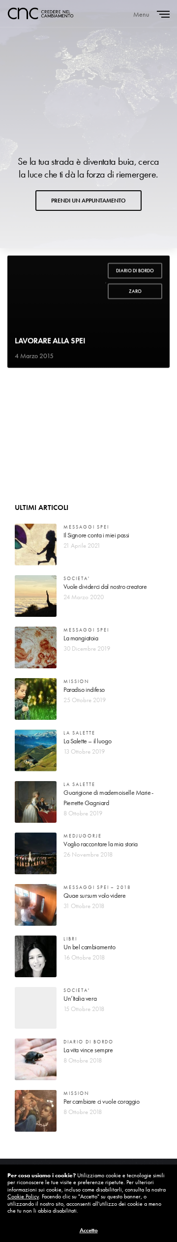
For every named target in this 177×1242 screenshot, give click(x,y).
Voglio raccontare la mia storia (100, 843)
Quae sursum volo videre (94, 895)
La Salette (79, 733)
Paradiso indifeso (84, 689)
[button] (88, 200)
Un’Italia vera (79, 998)
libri (70, 939)
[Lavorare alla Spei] (88, 311)
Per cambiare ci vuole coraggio (101, 1101)
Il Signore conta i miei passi (96, 535)
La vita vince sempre (88, 1049)
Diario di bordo (135, 270)
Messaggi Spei (86, 527)
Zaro (135, 291)
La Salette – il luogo (87, 740)
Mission (76, 681)
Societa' (76, 578)
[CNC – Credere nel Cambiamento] (40, 13)
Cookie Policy (23, 1196)
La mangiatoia (80, 638)
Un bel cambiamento (89, 946)
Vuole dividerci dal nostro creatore (105, 586)
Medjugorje (82, 836)
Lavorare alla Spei (50, 341)
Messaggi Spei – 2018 (97, 887)
